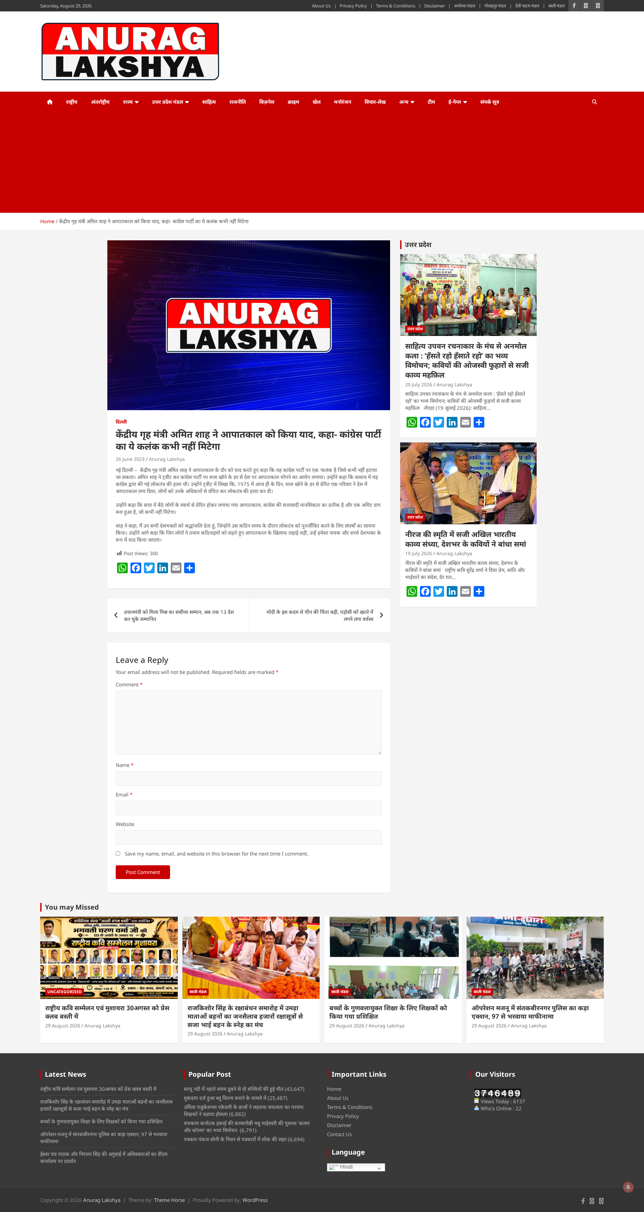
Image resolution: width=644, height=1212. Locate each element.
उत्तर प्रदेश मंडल (167, 101)
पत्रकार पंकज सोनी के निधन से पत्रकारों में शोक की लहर (235, 1139)
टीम (431, 101)
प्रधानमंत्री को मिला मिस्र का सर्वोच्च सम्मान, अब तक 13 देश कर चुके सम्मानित (179, 615)
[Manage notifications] (628, 1187)
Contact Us (339, 1134)
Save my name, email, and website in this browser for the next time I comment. (216, 853)
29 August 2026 (62, 1025)
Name (124, 765)
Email (124, 794)
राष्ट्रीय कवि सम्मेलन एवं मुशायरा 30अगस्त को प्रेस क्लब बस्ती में (107, 1012)
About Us (321, 6)
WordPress (255, 1200)
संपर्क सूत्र (489, 101)
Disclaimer (434, 6)
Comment (129, 684)
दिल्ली (121, 422)
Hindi (346, 1167)
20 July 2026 (418, 384)
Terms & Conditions (395, 6)
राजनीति (237, 101)
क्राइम (293, 101)
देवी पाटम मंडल (527, 6)
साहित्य (209, 101)
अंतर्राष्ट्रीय (100, 101)
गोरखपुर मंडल (495, 6)
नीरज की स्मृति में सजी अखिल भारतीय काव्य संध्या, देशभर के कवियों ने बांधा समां (465, 539)
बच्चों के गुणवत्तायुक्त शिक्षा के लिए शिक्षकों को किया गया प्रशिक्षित (388, 1012)
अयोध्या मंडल (464, 6)
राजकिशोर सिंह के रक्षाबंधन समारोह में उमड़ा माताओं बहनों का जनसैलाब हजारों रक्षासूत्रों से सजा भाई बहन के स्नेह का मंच (245, 1016)
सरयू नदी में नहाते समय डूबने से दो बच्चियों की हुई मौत (233, 1088)
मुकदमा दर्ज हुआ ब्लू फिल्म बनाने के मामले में (225, 1098)
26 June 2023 (130, 459)
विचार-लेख (375, 101)
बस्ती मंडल (556, 6)
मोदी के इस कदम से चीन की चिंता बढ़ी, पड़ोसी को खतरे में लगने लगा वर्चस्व (320, 615)
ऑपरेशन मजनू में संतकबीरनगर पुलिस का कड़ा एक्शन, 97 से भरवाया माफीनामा (530, 1012)
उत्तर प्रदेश (418, 244)
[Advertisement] (313, 162)
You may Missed (72, 907)
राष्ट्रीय (71, 101)
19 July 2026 (418, 553)
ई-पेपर (454, 101)
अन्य (404, 101)
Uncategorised (64, 992)
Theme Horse (169, 1200)
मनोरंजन (342, 101)
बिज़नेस (266, 101)
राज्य (128, 101)
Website (125, 824)
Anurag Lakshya (167, 459)
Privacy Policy (353, 6)
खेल (317, 101)
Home (334, 1088)
